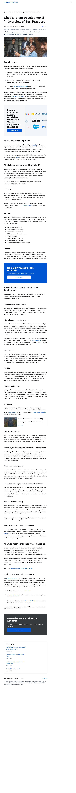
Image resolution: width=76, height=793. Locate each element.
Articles (9, 12)
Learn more (20, 425)
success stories (14, 595)
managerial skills (36, 340)
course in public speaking (39, 412)
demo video (27, 591)
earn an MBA (12, 412)
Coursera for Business (18, 96)
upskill (17, 157)
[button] (71, 2)
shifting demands (27, 206)
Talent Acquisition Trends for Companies (21, 568)
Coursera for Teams (30, 601)
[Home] (4, 12)
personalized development (21, 86)
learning (35, 145)
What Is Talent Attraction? (13, 669)
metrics (6, 534)
